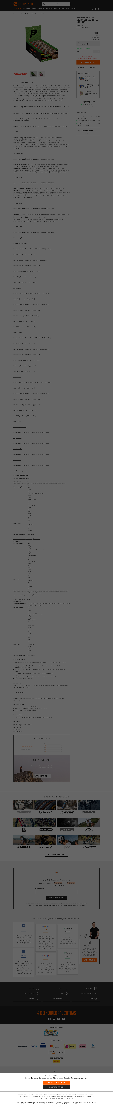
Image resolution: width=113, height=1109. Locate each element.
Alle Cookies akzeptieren (55, 1083)
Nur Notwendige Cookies (56, 1087)
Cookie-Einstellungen (74, 1078)
